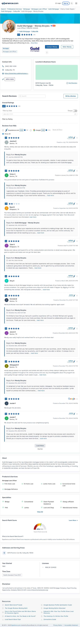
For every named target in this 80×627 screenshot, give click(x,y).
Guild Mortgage (53, 9)
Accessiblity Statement (71, 625)
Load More (40, 445)
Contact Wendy (52, 47)
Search (3, 9)
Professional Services (14, 9)
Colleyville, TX (10, 70)
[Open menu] (76, 3)
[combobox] (32, 96)
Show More (34, 43)
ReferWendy (67, 47)
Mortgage (26, 9)
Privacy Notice (57, 625)
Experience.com (16, 625)
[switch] (75, 111)
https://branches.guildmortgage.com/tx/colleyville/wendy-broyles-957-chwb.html (17, 73)
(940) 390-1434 (10, 66)
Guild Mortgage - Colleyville (10, 11)
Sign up (66, 3)
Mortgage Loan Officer (39, 9)
